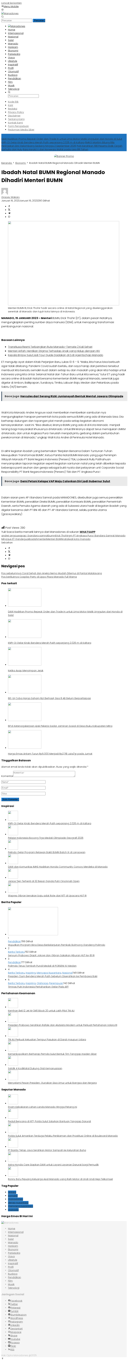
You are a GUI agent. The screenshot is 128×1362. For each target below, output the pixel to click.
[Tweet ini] (9, 210)
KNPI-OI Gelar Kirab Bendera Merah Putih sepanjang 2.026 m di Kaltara (42, 142)
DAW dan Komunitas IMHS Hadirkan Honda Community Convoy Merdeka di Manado (58, 866)
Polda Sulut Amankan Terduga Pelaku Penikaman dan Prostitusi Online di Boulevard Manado (63, 1135)
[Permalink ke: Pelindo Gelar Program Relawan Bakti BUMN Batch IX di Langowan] (13, 848)
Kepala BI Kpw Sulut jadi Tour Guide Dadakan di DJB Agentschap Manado (55, 355)
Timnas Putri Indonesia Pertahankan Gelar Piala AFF (38, 986)
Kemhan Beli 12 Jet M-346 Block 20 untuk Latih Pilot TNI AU (41, 1010)
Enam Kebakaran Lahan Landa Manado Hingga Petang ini (42, 1107)
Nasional (67, 972)
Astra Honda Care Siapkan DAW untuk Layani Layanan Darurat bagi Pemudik (53, 1164)
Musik (11, 1284)
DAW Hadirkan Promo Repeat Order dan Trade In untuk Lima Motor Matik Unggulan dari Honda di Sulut (61, 139)
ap (21, 535)
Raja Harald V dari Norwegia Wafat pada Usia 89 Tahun (55, 149)
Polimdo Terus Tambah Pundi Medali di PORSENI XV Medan (42, 965)
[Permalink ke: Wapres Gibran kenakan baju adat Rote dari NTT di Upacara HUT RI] (13, 892)
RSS (12, 1349)
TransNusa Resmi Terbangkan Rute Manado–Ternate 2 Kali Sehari (50, 347)
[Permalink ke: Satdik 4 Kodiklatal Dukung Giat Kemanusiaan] (13, 1065)
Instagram (16, 1321)
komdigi (13, 1195)
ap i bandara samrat (35, 535)
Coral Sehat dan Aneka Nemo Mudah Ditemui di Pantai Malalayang (51, 573)
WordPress (16, 1318)
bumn (51, 535)
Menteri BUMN (54, 539)
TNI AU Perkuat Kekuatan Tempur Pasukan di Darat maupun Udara (47, 1039)
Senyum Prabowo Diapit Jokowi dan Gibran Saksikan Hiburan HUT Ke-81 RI (51, 955)
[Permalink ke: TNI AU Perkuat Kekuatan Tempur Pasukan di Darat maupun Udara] (13, 1036)
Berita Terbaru (16, 952)
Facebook (16, 1300)
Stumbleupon (18, 1314)
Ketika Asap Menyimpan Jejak (25, 670)
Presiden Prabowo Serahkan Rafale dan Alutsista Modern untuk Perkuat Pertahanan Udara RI (62, 1025)
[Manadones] (9, 13)
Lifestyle (12, 1260)
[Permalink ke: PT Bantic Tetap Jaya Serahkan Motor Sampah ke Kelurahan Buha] (13, 1146)
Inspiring (31, 972)
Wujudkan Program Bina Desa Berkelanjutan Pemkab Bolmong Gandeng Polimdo (56, 945)
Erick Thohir (61, 535)
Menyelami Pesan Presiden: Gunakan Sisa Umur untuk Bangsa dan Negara (52, 1082)
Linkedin (15, 1325)
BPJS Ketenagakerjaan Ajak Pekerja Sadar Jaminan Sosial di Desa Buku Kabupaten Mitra (60, 726)
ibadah (33, 539)
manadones (15, 1199)
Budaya (12, 1274)
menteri (42, 539)
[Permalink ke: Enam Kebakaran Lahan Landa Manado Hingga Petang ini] (13, 1103)
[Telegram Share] (9, 213)
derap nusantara (18, 1202)
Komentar (7, 776)
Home (11, 1228)
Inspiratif (13, 1263)
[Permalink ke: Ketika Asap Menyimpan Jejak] (24, 664)
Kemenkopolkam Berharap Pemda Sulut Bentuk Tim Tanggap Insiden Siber (52, 1054)
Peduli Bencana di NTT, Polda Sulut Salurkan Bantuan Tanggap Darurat (49, 1121)
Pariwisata (14, 1253)
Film (10, 1280)
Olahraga (42, 983)
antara (12, 1192)
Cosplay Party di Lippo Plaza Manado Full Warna (39, 576)
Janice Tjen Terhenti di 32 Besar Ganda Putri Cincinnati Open (44, 881)
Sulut (11, 1239)
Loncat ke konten (11, 3)
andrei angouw (10, 535)
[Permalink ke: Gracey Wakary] (4, 193)
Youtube (15, 1339)
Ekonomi (13, 1249)
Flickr (13, 1346)
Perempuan (56, 983)
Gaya (11, 1256)
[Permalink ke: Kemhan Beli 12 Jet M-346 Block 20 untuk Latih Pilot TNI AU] (13, 1007)
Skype (13, 1335)
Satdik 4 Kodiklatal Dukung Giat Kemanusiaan (35, 1068)
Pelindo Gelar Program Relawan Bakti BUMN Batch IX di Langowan (46, 852)
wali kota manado (79, 539)
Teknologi (13, 1287)
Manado (13, 1242)
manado (13, 1209)
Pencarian (39, 20)
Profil (11, 1267)
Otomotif (13, 1270)
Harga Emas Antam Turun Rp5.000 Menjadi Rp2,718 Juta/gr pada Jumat (50, 753)
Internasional (16, 1232)
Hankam (13, 1246)
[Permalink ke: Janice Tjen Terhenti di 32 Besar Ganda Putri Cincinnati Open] (13, 877)
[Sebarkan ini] (9, 206)
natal (65, 539)
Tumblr (14, 1311)
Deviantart (16, 1328)
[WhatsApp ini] (9, 217)
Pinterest (15, 1307)
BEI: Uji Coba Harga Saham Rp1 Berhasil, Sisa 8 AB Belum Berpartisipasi (49, 698)
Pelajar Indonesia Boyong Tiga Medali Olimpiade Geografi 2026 (45, 838)
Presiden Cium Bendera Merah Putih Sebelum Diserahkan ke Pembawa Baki (52, 976)
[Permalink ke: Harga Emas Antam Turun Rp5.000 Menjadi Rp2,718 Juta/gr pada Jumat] (24, 748)
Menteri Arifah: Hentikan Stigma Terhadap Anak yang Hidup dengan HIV (54, 351)
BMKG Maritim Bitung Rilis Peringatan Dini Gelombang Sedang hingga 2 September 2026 (57, 144)
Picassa (15, 1342)
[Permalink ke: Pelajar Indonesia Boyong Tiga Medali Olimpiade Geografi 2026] (13, 834)
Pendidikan (14, 941)
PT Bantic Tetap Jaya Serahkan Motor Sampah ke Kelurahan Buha (47, 1150)
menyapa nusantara (20, 1206)
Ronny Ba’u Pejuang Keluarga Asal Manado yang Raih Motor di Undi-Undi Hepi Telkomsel (60, 1179)
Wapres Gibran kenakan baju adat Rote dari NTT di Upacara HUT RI (47, 895)
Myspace (15, 1332)
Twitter (14, 1304)
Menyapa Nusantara (49, 972)
